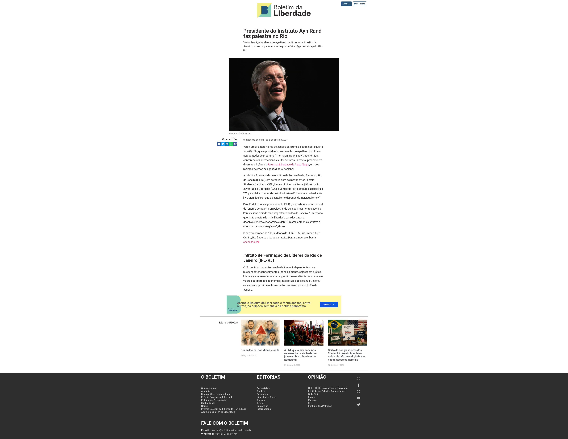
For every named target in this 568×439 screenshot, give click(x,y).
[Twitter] (358, 404)
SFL (310, 403)
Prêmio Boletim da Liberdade (217, 397)
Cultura (261, 400)
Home (204, 406)
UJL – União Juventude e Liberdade (328, 388)
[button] (219, 144)
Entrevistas (263, 388)
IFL (247, 267)
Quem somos (208, 388)
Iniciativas (262, 406)
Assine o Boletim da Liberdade (218, 412)
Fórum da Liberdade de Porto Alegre (288, 164)
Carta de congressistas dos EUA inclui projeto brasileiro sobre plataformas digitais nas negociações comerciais (347, 355)
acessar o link (251, 241)
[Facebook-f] (358, 385)
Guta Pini (313, 394)
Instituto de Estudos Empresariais (327, 391)
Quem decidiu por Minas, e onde (260, 350)
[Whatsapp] (358, 378)
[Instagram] (358, 391)
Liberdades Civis (266, 397)
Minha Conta (208, 403)
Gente (260, 403)
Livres (311, 397)
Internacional (264, 409)
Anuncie (205, 391)
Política (261, 391)
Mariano (312, 400)
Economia (262, 394)
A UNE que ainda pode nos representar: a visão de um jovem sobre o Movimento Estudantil (300, 355)
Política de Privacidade (213, 400)
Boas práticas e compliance (216, 394)
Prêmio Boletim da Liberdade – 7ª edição (223, 409)
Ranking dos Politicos (320, 406)
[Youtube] (358, 398)
